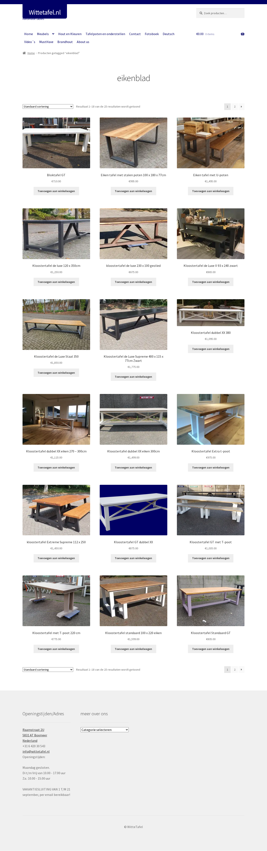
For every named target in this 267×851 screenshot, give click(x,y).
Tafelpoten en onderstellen (105, 34)
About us (83, 42)
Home (28, 34)
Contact (135, 34)
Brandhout (65, 42)
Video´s (29, 42)
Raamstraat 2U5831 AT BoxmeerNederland (35, 735)
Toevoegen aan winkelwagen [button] (56, 191)
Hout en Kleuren (70, 34)
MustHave (46, 42)
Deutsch (168, 34)
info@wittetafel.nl (36, 751)
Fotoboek (152, 34)
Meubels (43, 34)
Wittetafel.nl (45, 12)
